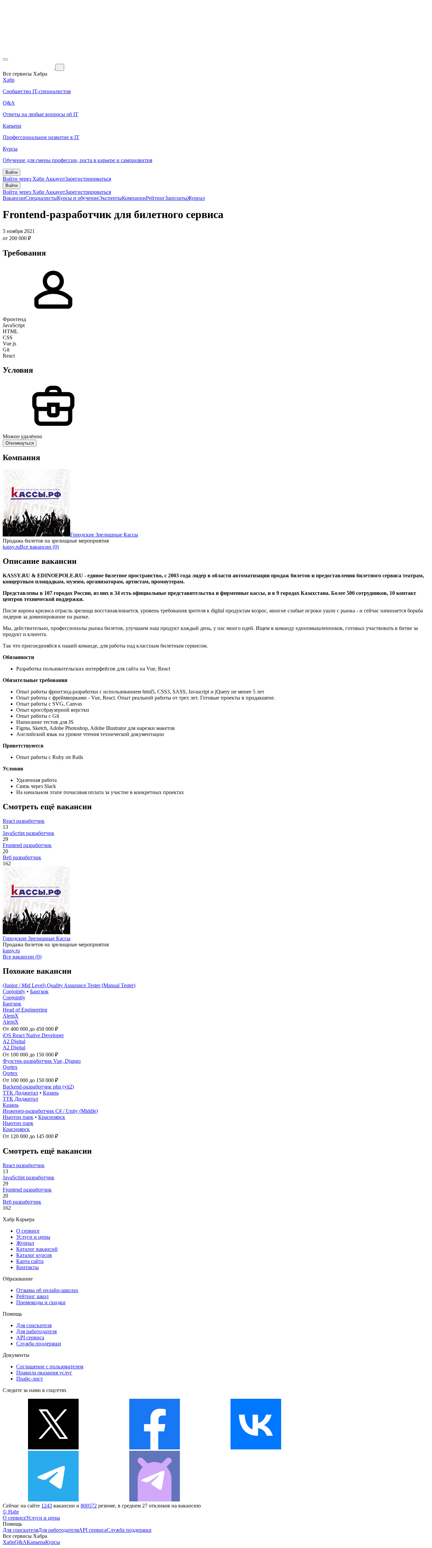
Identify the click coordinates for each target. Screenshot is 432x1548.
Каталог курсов (34, 1255)
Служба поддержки (38, 1343)
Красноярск (51, 1117)
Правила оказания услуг (44, 1372)
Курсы (52, 1542)
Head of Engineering (25, 1010)
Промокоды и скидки (40, 1302)
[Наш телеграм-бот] (154, 1499)
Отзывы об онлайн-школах (47, 1290)
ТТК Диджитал (20, 1093)
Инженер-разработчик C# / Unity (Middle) (50, 1111)
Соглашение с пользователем (49, 1366)
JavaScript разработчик (28, 833)
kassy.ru (11, 547)
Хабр (9, 1542)
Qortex (10, 1067)
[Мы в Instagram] (357, 1447)
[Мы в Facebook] (154, 1447)
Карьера (36, 1542)
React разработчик (24, 821)
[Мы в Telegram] (53, 1499)
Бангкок (39, 991)
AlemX (11, 1016)
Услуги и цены (33, 1237)
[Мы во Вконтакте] (255, 1447)
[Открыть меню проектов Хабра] (5, 59)
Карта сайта (30, 1261)
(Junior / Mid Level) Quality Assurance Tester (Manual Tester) (69, 985)
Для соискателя (34, 1325)
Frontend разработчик (27, 845)
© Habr (11, 1512)
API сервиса (30, 1337)
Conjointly (14, 991)
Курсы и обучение (78, 198)
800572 (89, 1505)
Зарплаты (176, 198)
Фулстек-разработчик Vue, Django (42, 1061)
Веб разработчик (22, 857)
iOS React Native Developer (33, 1035)
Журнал (196, 198)
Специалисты (41, 198)
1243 (46, 1505)
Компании (134, 198)
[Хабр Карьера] (29, 67)
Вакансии (14, 198)
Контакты (27, 1267)
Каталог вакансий (37, 1249)
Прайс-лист (29, 1379)
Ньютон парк (18, 1117)
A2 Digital (14, 1041)
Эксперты (110, 198)
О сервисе (27, 1231)
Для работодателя (36, 1331)
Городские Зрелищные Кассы (104, 534)
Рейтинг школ (32, 1296)
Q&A (21, 1542)
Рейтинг (155, 198)
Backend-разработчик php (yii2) (38, 1087)
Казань (51, 1093)
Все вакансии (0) (39, 547)
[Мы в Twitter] (53, 1447)
